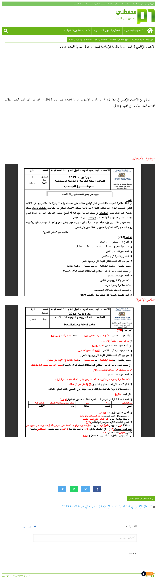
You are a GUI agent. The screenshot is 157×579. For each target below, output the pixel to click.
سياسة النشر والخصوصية (96, 3)
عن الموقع (150, 3)
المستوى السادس (125, 39)
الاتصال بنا (126, 3)
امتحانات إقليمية (100, 39)
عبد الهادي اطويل (8, 576)
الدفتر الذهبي (79, 3)
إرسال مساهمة (113, 3)
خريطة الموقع (137, 3)
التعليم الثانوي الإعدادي (107, 30)
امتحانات (112, 39)
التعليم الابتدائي (134, 30)
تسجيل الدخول (28, 527)
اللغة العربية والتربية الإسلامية (80, 39)
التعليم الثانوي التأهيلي (77, 30)
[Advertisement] (80, 74)
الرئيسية (150, 39)
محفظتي (130, 16)
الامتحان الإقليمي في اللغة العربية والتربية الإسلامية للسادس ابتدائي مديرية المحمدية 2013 (107, 506)
